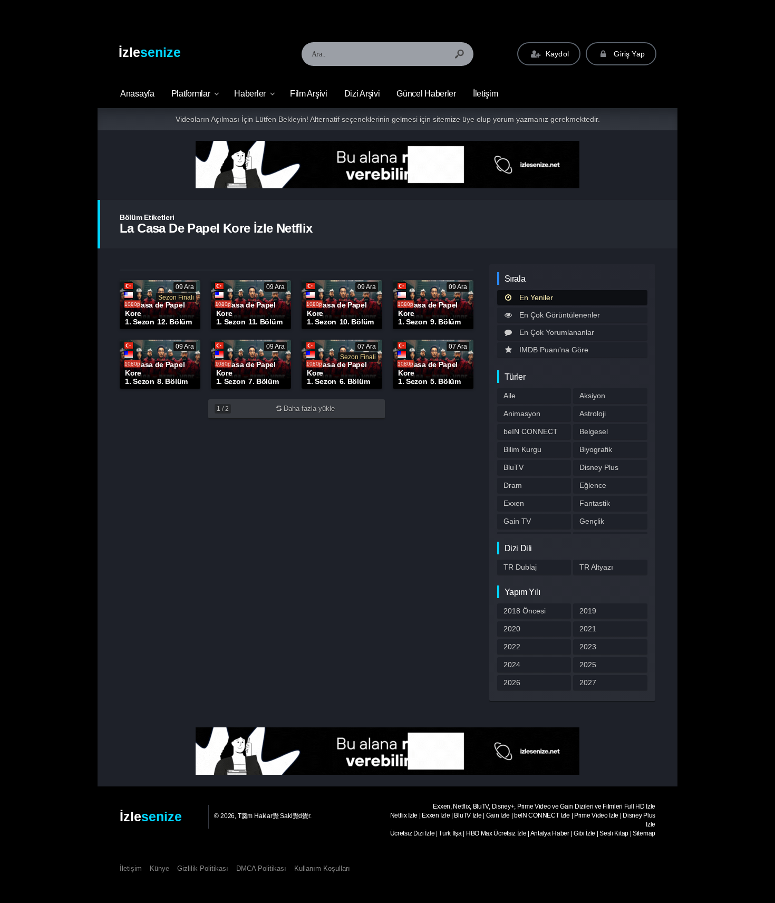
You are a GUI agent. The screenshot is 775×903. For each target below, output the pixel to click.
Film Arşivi (308, 93)
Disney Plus (598, 467)
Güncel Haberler (426, 93)
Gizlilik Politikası (202, 868)
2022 (511, 646)
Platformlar (190, 93)
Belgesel (593, 431)
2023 (587, 646)
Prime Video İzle (596, 815)
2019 (587, 611)
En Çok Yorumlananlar (556, 332)
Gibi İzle (584, 833)
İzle (150, 52)
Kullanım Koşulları (322, 868)
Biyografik (595, 449)
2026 (511, 682)
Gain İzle (498, 815)
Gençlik (591, 521)
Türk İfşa (450, 833)
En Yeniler (536, 297)
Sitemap (644, 833)
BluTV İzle (467, 815)
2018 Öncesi (524, 611)
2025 (587, 664)
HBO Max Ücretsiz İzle (496, 833)
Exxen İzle (436, 815)
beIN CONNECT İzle (542, 815)
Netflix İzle (404, 815)
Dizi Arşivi (362, 93)
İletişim (485, 93)
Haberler (250, 93)
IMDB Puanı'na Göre (553, 349)
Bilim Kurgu (522, 449)
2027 (587, 682)
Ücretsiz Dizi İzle (412, 833)
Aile (509, 395)
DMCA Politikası (261, 868)
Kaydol (556, 54)
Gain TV (517, 521)
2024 (511, 664)
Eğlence (592, 485)
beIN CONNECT (530, 431)
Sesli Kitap (613, 833)
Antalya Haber (549, 833)
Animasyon (521, 413)
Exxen (513, 503)
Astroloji (592, 413)
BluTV (513, 467)
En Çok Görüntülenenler (559, 315)
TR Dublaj (520, 567)
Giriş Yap (628, 54)
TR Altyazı (596, 567)
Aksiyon (592, 395)
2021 (587, 629)
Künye (159, 868)
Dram (512, 485)
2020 (511, 629)
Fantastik (594, 503)
